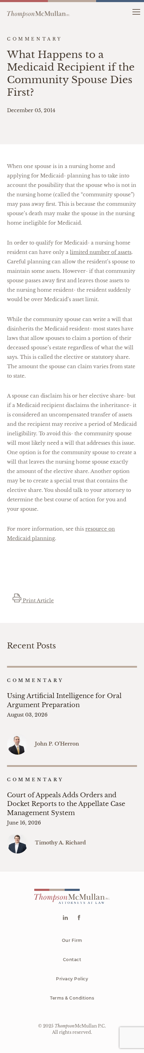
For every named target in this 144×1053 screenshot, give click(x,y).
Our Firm (72, 940)
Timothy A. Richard (60, 843)
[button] (136, 11)
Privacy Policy (72, 978)
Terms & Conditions (72, 998)
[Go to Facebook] (78, 918)
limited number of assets (100, 252)
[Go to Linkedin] (65, 918)
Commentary (35, 680)
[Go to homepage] (38, 11)
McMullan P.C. (80, 1026)
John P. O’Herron (57, 744)
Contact (72, 959)
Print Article (37, 600)
